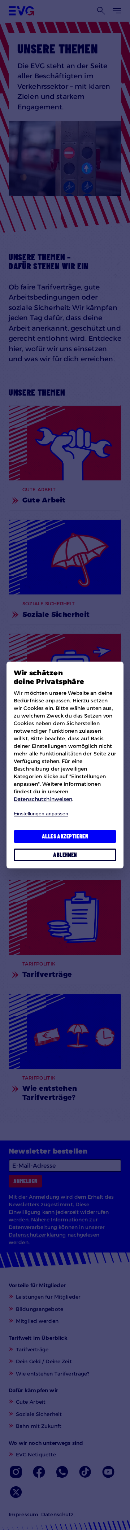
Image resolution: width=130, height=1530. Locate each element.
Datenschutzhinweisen (43, 799)
